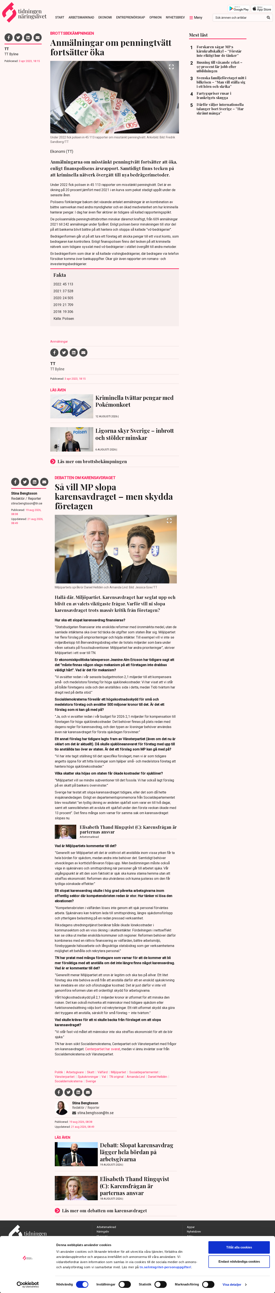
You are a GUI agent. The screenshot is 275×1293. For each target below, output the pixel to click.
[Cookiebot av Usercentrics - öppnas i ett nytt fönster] (28, 1284)
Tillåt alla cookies (239, 1247)
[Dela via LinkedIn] (28, 37)
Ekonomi (105, 17)
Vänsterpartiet (65, 1076)
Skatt (91, 1072)
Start (59, 17)
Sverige (91, 1081)
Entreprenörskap (130, 17)
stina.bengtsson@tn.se (26, 503)
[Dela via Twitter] (18, 37)
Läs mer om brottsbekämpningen (92, 461)
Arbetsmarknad (81, 17)
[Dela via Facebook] (9, 37)
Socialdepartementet (144, 1072)
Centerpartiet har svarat (102, 1049)
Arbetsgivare (75, 1072)
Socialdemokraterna (69, 1081)
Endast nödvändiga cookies (239, 1261)
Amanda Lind (136, 1076)
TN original (116, 1076)
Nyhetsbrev (175, 17)
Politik (59, 1072)
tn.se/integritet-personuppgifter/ (165, 1267)
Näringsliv (103, 1231)
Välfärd (103, 1072)
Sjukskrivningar (88, 1076)
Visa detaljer (232, 1284)
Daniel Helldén (158, 1076)
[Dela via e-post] (38, 37)
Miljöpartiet (119, 1072)
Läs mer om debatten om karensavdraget (104, 1210)
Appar (191, 1227)
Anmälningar (59, 341)
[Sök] (268, 17)
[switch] (125, 1284)
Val (104, 1076)
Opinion (155, 17)
